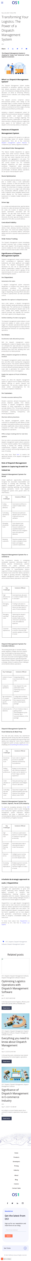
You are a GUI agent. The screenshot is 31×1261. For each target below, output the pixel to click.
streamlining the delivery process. (19, 745)
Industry (16, 1170)
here (18, 454)
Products (16, 1157)
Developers (16, 1161)
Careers (16, 1184)
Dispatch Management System (16, 944)
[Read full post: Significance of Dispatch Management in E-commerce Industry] (15, 1075)
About (16, 1175)
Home (16, 1153)
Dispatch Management (16, 1031)
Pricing (16, 1166)
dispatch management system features (14, 143)
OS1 (3, 44)
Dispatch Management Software (19, 976)
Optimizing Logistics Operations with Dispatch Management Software (15, 986)
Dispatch (11, 942)
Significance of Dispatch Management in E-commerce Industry (15, 1095)
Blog (16, 1180)
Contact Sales (16, 1188)
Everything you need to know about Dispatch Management (15, 1041)
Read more (6, 1008)
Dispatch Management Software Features (13, 978)
